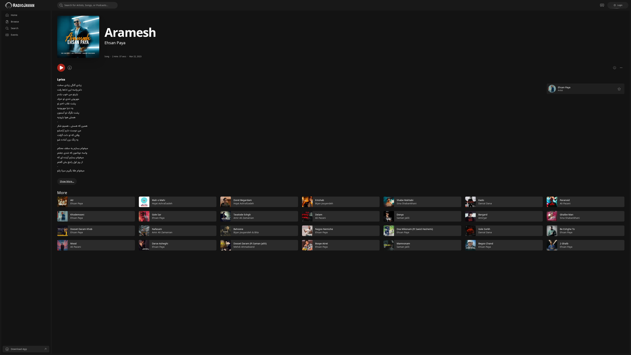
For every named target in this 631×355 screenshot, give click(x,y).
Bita (256, 232)
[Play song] (61, 68)
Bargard (482, 214)
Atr (72, 200)
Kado (481, 200)
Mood (73, 243)
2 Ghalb (564, 243)
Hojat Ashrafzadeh (162, 203)
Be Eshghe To (567, 229)
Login (619, 5)
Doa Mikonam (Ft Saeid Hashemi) (415, 229)
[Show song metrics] (614, 67)
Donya (400, 214)
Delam (318, 214)
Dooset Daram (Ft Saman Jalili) (250, 243)
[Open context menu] (621, 67)
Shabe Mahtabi (405, 200)
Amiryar (482, 217)
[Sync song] (69, 67)
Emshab (319, 200)
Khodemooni (77, 214)
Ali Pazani (75, 246)
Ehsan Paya (115, 42)
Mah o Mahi (158, 200)
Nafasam (157, 229)
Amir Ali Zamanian (162, 232)
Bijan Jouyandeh (242, 232)
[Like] (130, 202)
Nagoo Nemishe (324, 229)
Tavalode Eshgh (242, 214)
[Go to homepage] (19, 5)
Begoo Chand (485, 243)
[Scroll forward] (627, 222)
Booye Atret (321, 243)
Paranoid (565, 200)
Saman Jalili (403, 217)
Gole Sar (156, 214)
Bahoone (238, 229)
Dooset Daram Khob (81, 229)
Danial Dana (485, 203)
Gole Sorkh (484, 229)
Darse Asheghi (160, 243)
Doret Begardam (243, 200)
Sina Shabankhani (407, 203)
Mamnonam (403, 243)
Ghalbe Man (566, 214)
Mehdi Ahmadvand (244, 246)
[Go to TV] (602, 5)
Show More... (67, 181)
